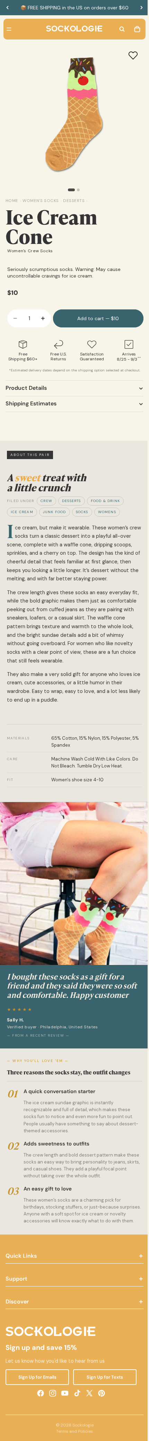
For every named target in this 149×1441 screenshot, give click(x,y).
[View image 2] (76, 189)
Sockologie (81, 1437)
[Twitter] (88, 1405)
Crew (46, 501)
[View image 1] (69, 189)
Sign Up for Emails (36, 1389)
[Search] (118, 29)
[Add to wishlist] (129, 55)
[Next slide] (141, 7)
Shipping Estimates (31, 403)
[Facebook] (39, 1405)
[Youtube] (63, 1405)
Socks (82, 512)
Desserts (71, 501)
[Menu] (9, 29)
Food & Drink (105, 501)
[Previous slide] (7, 7)
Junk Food (54, 512)
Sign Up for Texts (102, 1389)
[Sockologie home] (72, 29)
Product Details (26, 388)
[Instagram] (51, 1405)
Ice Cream (22, 512)
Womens (107, 512)
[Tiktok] (75, 1405)
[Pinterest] (100, 1405)
